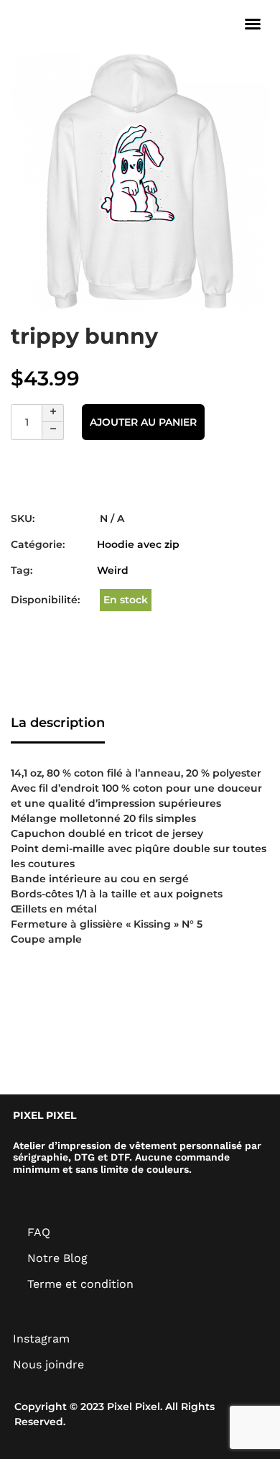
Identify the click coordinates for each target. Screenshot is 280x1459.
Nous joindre (48, 1364)
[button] (253, 24)
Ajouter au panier (143, 422)
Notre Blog (57, 1258)
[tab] (58, 724)
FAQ (38, 1232)
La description (58, 723)
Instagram (41, 1338)
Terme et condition (80, 1284)
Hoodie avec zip (138, 544)
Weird (113, 570)
